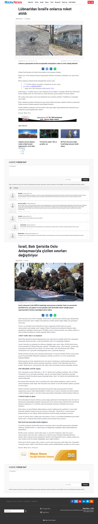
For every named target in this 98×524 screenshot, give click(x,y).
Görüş (36, 2)
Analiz (42, 2)
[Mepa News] (13, 2)
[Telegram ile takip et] (88, 501)
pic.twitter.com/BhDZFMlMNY (32, 86)
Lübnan (23, 150)
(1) (25, 211)
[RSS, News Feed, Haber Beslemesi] (91, 501)
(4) (25, 237)
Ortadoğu (27, 18)
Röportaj (64, 2)
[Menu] (92, 2)
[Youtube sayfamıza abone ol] (80, 501)
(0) (25, 198)
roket (22, 153)
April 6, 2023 (50, 88)
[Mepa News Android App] (45, 509)
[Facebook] (43, 69)
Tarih (51, 2)
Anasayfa (9, 501)
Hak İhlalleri (72, 2)
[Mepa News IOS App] (45, 512)
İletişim (19, 501)
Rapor (47, 2)
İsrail (22, 151)
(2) (28, 237)
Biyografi (57, 2)
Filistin (26, 260)
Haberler (30, 2)
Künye (14, 501)
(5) (28, 220)
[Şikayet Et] (87, 199)
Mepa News (19, 18)
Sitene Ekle (34, 501)
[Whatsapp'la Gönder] (55, 69)
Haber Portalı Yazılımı (50, 520)
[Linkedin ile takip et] (84, 501)
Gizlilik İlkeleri (27, 501)
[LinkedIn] (51, 69)
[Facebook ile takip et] (72, 501)
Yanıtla (20, 198)
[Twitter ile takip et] (76, 501)
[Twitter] (47, 69)
